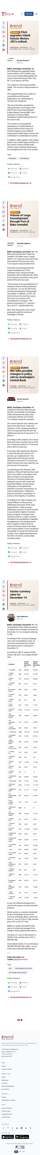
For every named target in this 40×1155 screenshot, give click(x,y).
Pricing (4, 1097)
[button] (4, 23)
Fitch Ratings (24, 158)
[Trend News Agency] (7, 1037)
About (4, 1077)
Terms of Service (7, 1108)
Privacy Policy (6, 1111)
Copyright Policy (7, 1114)
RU (24, 1151)
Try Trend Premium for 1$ (20, 183)
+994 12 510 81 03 (7, 1054)
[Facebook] (8, 1128)
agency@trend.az (7, 1056)
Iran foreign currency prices (18, 972)
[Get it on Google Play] (22, 1137)
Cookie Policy (6, 1117)
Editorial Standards (8, 1086)
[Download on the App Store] (8, 1137)
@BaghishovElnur (21, 959)
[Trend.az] (8, 14)
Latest (4, 1066)
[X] (12, 1128)
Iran (10, 968)
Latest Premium (7, 1069)
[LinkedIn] (26, 1128)
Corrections (5, 1089)
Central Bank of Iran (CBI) (23, 968)
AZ (20, 1151)
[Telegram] (21, 1128)
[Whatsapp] (3, 1128)
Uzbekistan (12, 158)
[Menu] (36, 14)
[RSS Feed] (30, 1128)
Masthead (5, 1080)
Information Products (8, 1100)
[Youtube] (17, 1128)
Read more (20, 63)
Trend (12, 81)
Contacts (4, 1083)
